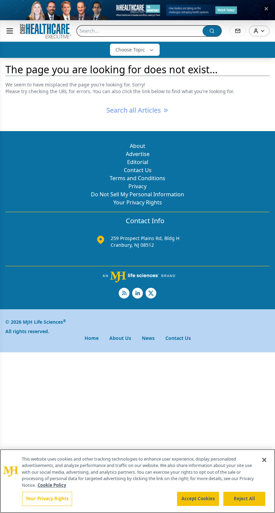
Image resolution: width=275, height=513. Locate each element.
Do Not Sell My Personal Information (137, 194)
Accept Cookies (198, 499)
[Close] (264, 459)
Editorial (137, 162)
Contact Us (138, 170)
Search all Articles (133, 110)
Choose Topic (130, 49)
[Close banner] (266, 8)
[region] (137, 481)
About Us (120, 338)
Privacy (137, 186)
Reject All (244, 499)
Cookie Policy (52, 485)
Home (92, 338)
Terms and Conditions (137, 178)
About (137, 146)
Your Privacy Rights (137, 202)
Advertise (138, 154)
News (148, 338)
